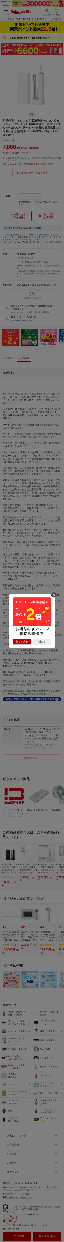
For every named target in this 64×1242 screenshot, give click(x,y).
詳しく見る (22, 641)
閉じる (42, 641)
